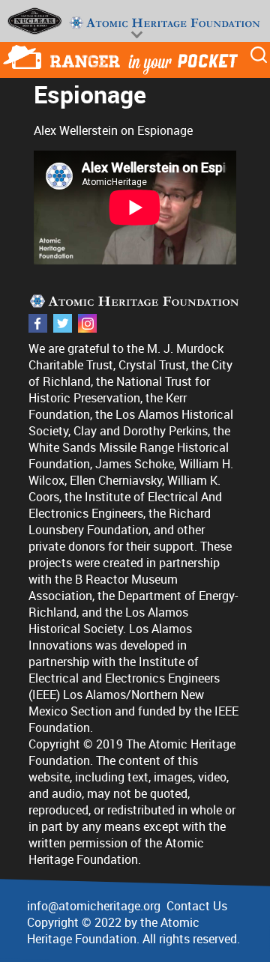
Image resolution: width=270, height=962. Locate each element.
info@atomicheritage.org (93, 906)
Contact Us (196, 906)
